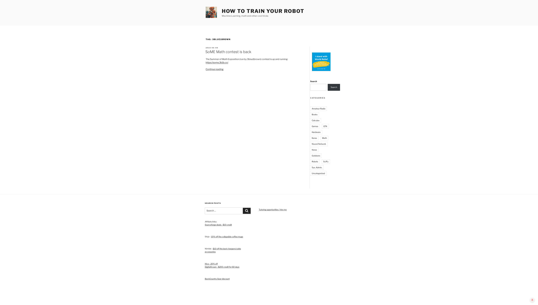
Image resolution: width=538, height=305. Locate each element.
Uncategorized (318, 173)
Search (313, 81)
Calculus (315, 120)
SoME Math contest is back (228, 52)
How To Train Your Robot (263, 11)
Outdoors (316, 155)
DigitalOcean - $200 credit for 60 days (222, 267)
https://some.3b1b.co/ (217, 62)
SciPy (325, 161)
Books (314, 114)
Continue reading (214, 69)
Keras (314, 138)
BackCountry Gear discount (217, 279)
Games (315, 126)
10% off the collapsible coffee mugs (227, 236)
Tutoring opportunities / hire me (273, 209)
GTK (325, 126)
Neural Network (319, 144)
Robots (315, 161)
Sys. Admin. (317, 167)
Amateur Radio (318, 108)
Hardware (316, 132)
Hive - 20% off (211, 264)
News (314, 150)
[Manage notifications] (532, 300)
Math (324, 138)
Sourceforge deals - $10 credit (218, 224)
